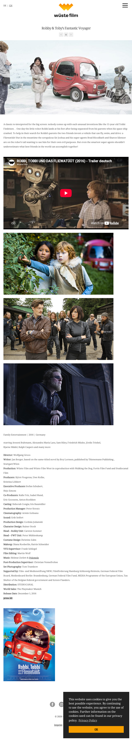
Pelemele (34, 557)
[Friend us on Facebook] (52, 706)
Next (71, 34)
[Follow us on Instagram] (61, 706)
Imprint (58, 725)
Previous (61, 34)
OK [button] (96, 729)
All (66, 34)
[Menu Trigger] (125, 5)
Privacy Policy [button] (88, 720)
